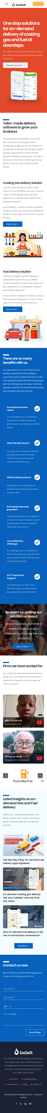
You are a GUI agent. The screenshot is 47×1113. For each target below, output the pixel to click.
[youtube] (30, 1103)
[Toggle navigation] (6, 3)
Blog (25, 1084)
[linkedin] (25, 1103)
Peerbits (23, 1097)
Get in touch (23, 646)
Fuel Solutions (13, 1084)
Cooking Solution (30, 1079)
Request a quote (14, 65)
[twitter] (20, 1103)
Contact (38, 4)
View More (23, 946)
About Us (14, 1079)
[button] (23, 711)
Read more (11, 224)
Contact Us (37, 1084)
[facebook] (16, 1103)
